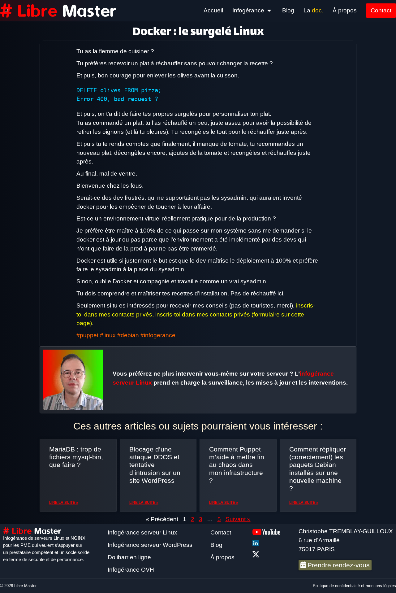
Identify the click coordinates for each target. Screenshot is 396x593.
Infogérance (248, 10)
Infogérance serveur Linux (142, 532)
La (313, 10)
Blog (288, 10)
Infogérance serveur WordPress (150, 545)
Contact (381, 10)
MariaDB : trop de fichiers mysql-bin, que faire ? (76, 457)
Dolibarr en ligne (129, 557)
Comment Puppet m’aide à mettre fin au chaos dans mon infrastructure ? (236, 465)
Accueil (213, 10)
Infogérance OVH (131, 569)
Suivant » (238, 519)
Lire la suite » (63, 502)
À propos (345, 10)
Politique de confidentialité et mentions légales (354, 585)
